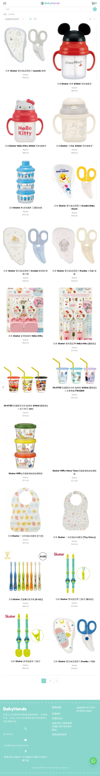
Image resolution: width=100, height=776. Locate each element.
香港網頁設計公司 (20, 773)
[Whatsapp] (93, 760)
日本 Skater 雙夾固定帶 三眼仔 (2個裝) (74, 599)
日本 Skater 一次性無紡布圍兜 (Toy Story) (74, 537)
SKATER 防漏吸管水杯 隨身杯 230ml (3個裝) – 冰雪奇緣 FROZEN (74, 389)
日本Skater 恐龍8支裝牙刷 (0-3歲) (26, 599)
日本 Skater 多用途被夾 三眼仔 (25, 661)
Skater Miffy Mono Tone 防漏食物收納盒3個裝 (74, 472)
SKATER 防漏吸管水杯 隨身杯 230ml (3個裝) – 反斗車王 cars (26, 407)
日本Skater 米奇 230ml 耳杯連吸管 (74, 83)
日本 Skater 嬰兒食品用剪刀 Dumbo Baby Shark (74, 207)
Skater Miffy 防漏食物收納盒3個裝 (26, 473)
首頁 (5, 14)
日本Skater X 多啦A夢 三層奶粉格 (25, 207)
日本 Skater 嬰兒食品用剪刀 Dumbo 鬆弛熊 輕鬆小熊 (26, 272)
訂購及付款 (57, 718)
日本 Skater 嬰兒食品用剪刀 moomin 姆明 (25, 70)
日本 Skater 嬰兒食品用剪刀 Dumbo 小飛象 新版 (74, 272)
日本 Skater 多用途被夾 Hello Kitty (25, 336)
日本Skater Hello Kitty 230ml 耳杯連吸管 (25, 146)
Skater (26, 74)
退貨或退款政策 (59, 734)
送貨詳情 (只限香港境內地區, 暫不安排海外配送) (62, 726)
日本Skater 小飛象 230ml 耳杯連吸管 (74, 146)
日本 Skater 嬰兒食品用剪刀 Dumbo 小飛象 (74, 661)
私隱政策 (56, 713)
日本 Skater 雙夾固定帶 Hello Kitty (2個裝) (74, 343)
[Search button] (95, 9)
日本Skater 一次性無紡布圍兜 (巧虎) (25, 536)
